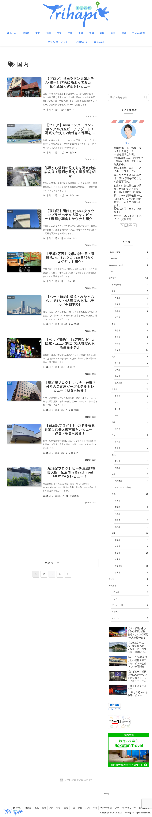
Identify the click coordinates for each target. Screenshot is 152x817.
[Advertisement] (52, 534)
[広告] (128, 750)
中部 (58, 807)
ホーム (18, 807)
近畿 (66, 807)
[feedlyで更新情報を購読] (130, 225)
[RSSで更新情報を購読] (135, 225)
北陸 (44, 807)
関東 (51, 807)
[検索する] (145, 97)
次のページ (52, 563)
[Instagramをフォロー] (126, 225)
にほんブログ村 (115, 709)
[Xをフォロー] (122, 225)
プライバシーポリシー (125, 807)
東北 (37, 807)
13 (60, 574)
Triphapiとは (106, 807)
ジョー (128, 143)
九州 (88, 807)
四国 (80, 807)
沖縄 (95, 807)
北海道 (28, 807)
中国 (73, 807)
